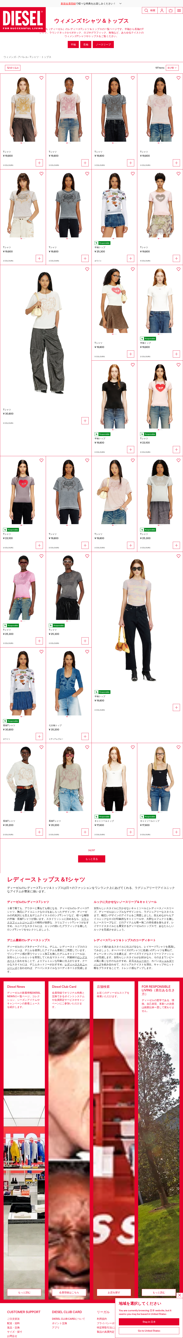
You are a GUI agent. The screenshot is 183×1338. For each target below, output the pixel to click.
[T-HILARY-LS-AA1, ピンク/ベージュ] (69, 777)
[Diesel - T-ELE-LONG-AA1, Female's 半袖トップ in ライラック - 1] (137, 620)
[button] (91, 3)
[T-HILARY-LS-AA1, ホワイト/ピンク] (23, 777)
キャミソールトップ (104, 821)
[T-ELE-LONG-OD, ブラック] (114, 395)
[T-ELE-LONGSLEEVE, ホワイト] (23, 681)
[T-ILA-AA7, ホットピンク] (23, 586)
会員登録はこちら (69, 1292)
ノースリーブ (103, 44)
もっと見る (91, 858)
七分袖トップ (55, 725)
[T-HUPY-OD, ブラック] (160, 777)
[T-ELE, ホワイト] (114, 299)
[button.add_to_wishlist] (41, 78)
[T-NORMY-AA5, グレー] (69, 490)
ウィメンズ (10, 57)
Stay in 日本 (149, 1321)
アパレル (23, 57)
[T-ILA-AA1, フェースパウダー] (160, 108)
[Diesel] (23, 19)
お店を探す (114, 1292)
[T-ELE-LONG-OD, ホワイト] (160, 299)
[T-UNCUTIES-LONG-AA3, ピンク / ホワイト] (69, 108)
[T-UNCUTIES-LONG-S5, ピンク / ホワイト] (160, 395)
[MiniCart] (170, 10)
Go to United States (149, 1330)
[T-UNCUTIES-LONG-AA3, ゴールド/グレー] (23, 108)
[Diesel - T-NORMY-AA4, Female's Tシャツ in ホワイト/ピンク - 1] (46, 333)
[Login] (162, 10)
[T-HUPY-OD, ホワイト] (114, 777)
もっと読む (24, 1292)
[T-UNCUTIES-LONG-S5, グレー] (23, 490)
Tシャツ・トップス (40, 57)
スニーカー (142, 960)
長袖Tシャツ (9, 725)
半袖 (73, 44)
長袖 (85, 44)
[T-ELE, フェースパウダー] (160, 203)
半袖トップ (100, 247)
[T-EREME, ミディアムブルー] (69, 681)
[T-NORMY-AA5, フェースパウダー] (114, 490)
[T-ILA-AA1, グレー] (69, 203)
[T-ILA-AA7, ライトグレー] (160, 490)
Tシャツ (7, 152)
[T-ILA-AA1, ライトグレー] (23, 203)
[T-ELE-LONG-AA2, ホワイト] (114, 203)
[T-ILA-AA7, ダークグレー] (69, 586)
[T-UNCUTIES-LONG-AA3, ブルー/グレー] (114, 108)
